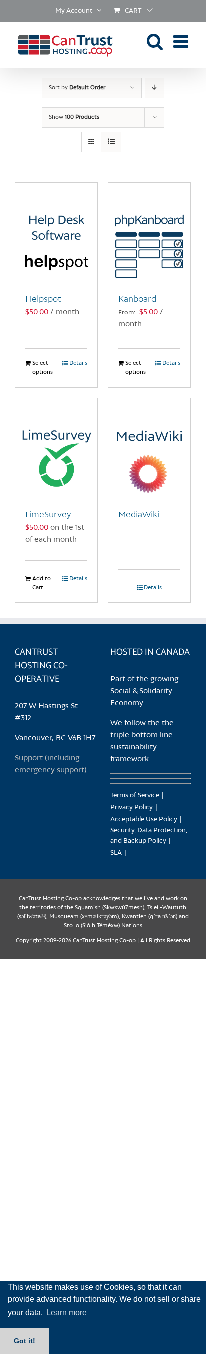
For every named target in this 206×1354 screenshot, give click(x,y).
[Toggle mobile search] (155, 41)
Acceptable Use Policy (144, 819)
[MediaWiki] (149, 448)
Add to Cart (41, 583)
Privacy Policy (131, 807)
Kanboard (137, 300)
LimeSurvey (49, 515)
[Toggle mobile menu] (182, 41)
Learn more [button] (66, 1312)
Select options (42, 368)
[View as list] (111, 142)
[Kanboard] (149, 233)
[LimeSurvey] (57, 448)
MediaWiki (139, 515)
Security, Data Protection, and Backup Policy (149, 836)
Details (79, 363)
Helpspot (44, 300)
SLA (116, 853)
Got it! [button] (25, 1341)
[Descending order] (154, 88)
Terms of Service (135, 795)
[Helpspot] (57, 233)
